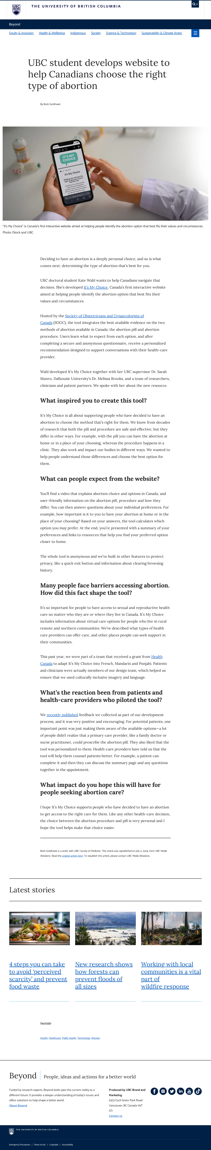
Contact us (115, 1116)
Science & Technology (121, 33)
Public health (69, 1038)
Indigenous (78, 33)
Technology (83, 1038)
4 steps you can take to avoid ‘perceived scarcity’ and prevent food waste (38, 975)
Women (95, 1038)
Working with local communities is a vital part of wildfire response (171, 975)
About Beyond (18, 1105)
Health (44, 1038)
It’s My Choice (96, 287)
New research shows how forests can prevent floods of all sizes (104, 975)
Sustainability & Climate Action (162, 33)
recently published (62, 714)
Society (96, 33)
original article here (72, 856)
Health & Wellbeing (52, 33)
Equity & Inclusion (21, 33)
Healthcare (55, 1038)
